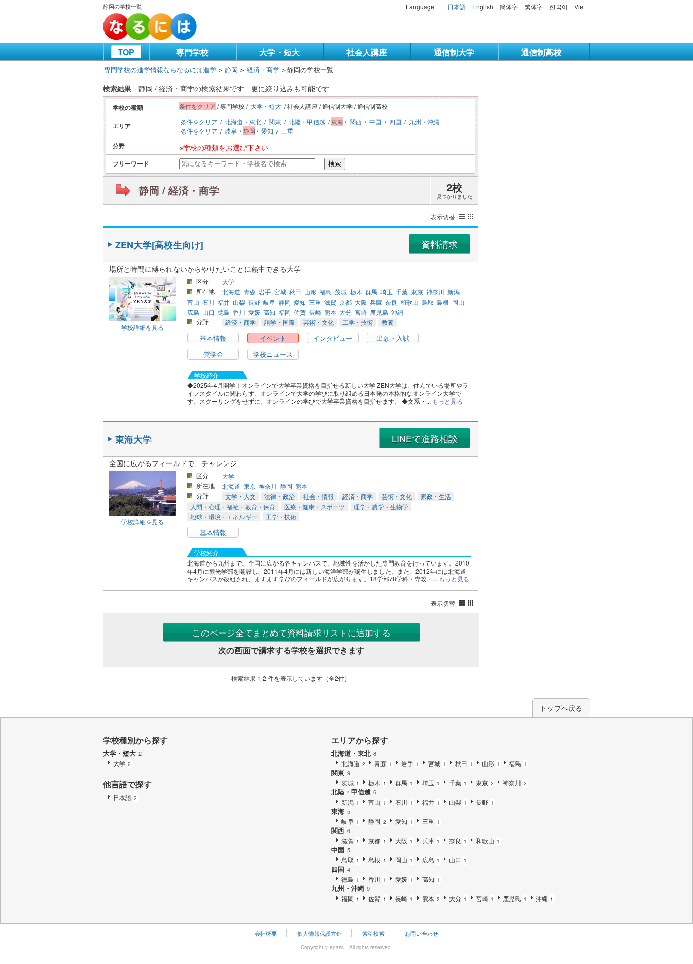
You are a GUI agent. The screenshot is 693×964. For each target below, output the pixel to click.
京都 (345, 301)
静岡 (231, 69)
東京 (417, 291)
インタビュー (333, 338)
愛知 (267, 130)
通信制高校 (541, 52)
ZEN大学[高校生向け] (159, 244)
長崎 (315, 312)
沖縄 (397, 312)
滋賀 (330, 301)
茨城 (341, 291)
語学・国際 (279, 322)
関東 (275, 121)
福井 (224, 301)
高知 (269, 312)
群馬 (371, 291)
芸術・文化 (318, 322)
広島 (193, 312)
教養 (388, 322)
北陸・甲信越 (307, 121)
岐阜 (231, 130)
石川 (208, 301)
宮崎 (361, 312)
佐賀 (300, 312)
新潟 (453, 291)
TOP (126, 52)
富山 (193, 301)
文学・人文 (240, 496)
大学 (228, 281)
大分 (345, 312)
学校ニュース (273, 354)
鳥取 (428, 301)
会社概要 (266, 933)
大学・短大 (279, 52)
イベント (273, 338)
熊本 (330, 312)
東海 (340, 811)
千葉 (402, 291)
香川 (239, 312)
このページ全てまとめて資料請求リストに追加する (291, 632)
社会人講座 (366, 52)
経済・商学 (263, 69)
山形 (310, 291)
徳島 (224, 312)
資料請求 (439, 243)
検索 (334, 164)
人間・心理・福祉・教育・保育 (232, 506)
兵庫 (376, 301)
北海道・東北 (243, 121)
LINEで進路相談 (425, 438)
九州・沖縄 (424, 121)
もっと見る (447, 400)
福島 (326, 291)
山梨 (239, 301)
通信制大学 (454, 52)
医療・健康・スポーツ (314, 506)
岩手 (265, 291)
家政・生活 (436, 496)
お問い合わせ (421, 933)
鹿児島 (379, 312)
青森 (250, 291)
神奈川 (435, 291)
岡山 (458, 301)
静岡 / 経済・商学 (179, 190)
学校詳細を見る (142, 327)
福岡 (285, 312)
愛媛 (254, 312)
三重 (287, 130)
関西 (356, 121)
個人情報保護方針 (319, 933)
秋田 (295, 291)
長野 (254, 301)
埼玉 (386, 291)
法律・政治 (279, 496)
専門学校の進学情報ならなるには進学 (160, 69)
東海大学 (133, 439)
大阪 (361, 301)
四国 (395, 121)
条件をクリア (199, 121)
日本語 (456, 6)
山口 (208, 312)
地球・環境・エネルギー (223, 516)
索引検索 (373, 933)
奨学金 (213, 354)
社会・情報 (318, 496)
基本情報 (213, 338)
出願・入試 (392, 338)
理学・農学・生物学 (381, 506)
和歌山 (409, 301)
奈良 (391, 301)
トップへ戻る (561, 708)
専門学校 (192, 52)
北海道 (231, 291)
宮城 (280, 291)
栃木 (356, 291)
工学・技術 (357, 322)
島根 (443, 301)
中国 (375, 121)
